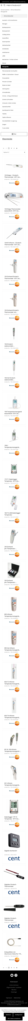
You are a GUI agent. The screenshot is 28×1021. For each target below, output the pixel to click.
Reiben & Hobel (6, 85)
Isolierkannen (5, 52)
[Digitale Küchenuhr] (14, 840)
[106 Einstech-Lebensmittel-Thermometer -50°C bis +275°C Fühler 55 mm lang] (14, 334)
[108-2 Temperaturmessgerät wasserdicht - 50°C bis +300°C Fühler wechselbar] (14, 435)
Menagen (4, 24)
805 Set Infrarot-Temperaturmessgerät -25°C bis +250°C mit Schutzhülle (11, 649)
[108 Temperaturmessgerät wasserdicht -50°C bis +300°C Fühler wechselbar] (14, 401)
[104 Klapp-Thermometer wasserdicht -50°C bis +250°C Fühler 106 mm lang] (14, 199)
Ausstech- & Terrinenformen (9, 20)
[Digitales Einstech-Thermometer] (14, 874)
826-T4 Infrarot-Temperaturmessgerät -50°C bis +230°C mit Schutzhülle (11, 716)
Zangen (4, 124)
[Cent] (14, 858)
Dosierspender (6, 41)
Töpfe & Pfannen (6, 117)
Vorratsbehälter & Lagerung (9, 121)
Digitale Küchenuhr (10, 851)
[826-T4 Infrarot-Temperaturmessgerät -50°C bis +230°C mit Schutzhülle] (14, 705)
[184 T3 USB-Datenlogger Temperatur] (14, 502)
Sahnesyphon (5, 89)
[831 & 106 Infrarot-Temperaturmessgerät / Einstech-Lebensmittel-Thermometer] (14, 739)
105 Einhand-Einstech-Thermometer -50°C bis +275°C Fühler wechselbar (12, 277)
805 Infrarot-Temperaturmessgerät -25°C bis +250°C (11, 615)
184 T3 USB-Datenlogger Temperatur (12, 514)
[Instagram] (16, 975)
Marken (14, 989)
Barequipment (6, 31)
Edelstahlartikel (6, 45)
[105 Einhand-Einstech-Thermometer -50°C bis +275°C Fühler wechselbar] (14, 266)
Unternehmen (14, 985)
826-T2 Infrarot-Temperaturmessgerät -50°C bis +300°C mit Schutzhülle (11, 683)
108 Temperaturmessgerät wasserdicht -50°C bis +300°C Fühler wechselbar (13, 413)
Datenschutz (17, 998)
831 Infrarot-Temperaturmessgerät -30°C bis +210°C (11, 784)
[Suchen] (4, 5)
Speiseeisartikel (6, 106)
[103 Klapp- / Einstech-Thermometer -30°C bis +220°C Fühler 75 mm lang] (14, 165)
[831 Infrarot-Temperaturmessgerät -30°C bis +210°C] (14, 773)
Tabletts (4, 113)
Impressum (9, 998)
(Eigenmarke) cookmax (14, 987)
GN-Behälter (5, 49)
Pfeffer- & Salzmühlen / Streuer (10, 74)
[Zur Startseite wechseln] (14, 5)
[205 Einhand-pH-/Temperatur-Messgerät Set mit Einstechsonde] (14, 536)
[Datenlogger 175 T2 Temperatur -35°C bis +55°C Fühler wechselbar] (14, 806)
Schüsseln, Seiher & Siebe (9, 103)
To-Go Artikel (5, 128)
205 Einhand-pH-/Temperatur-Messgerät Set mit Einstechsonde (10, 548)
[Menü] (1, 5)
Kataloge (14, 992)
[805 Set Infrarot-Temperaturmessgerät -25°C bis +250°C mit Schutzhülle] (14, 638)
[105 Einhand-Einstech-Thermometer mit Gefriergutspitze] (14, 300)
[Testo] (14, 183)
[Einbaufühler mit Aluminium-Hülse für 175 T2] (14, 942)
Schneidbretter (6, 92)
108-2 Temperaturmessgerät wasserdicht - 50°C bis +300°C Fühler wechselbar (12, 446)
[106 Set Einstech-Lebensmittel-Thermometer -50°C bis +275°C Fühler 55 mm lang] (14, 367)
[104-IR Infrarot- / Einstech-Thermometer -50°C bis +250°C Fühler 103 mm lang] (14, 232)
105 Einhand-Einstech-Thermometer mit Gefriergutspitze (11, 311)
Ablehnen (8, 1014)
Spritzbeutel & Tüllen (7, 110)
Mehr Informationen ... (20, 1011)
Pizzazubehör (5, 78)
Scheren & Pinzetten (7, 99)
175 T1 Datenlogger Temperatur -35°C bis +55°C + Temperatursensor (13, 480)
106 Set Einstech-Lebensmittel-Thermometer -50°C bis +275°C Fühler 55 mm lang (13, 379)
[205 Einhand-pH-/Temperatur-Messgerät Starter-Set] (14, 570)
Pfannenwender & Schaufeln (9, 71)
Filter (14, 134)
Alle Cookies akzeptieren (14, 1018)
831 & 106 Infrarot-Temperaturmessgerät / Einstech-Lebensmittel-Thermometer (12, 750)
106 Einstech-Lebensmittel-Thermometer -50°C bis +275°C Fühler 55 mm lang (13, 345)
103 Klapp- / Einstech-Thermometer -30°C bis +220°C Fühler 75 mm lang (13, 176)
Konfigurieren (18, 1014)
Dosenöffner (5, 38)
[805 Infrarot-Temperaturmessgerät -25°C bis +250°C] (14, 604)
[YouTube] (12, 975)
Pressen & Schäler (7, 81)
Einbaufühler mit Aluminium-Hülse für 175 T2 (12, 953)
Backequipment (6, 27)
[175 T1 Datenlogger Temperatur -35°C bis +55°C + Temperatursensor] (14, 469)
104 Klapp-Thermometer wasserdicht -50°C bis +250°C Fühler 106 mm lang (12, 210)
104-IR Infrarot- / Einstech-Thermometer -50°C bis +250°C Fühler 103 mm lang (13, 244)
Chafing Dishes (6, 34)
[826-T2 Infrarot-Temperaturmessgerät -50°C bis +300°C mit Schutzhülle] (14, 671)
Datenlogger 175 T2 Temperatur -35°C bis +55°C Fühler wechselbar (12, 818)
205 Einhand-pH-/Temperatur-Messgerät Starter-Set (11, 581)
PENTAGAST (14, 982)
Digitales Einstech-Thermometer (10, 885)
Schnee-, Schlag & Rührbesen (10, 96)
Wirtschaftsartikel (8, 16)
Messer (4, 63)
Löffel (3, 56)
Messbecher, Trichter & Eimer (10, 59)
